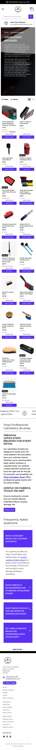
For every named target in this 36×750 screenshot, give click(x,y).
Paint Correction (8, 698)
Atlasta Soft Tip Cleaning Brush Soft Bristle (26, 225)
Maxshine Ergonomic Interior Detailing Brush (8, 359)
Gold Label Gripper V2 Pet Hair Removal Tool (9, 191)
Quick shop (9, 134)
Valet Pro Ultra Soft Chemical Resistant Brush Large (8, 259)
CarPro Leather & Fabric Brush (25, 122)
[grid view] (29, 99)
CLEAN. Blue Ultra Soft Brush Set (26, 259)
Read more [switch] (9, 510)
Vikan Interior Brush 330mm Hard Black (26, 293)
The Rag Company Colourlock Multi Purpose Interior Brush (26, 360)
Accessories (6, 702)
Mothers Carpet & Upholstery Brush (25, 159)
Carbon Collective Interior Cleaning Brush (8, 326)
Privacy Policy (7, 712)
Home (6, 32)
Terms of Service (8, 722)
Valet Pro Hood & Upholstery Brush (25, 325)
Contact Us (6, 710)
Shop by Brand (7, 707)
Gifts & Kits (6, 704)
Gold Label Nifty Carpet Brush (7, 159)
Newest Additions (8, 690)
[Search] (30, 17)
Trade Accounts (8, 727)
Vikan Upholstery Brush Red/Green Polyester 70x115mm (9, 123)
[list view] (33, 99)
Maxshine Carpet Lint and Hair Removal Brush (9, 225)
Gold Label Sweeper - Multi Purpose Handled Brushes (27, 191)
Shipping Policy (8, 719)
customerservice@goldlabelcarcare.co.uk (13, 677)
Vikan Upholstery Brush (14, 477)
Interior (5, 695)
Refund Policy (7, 716)
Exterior (5, 692)
